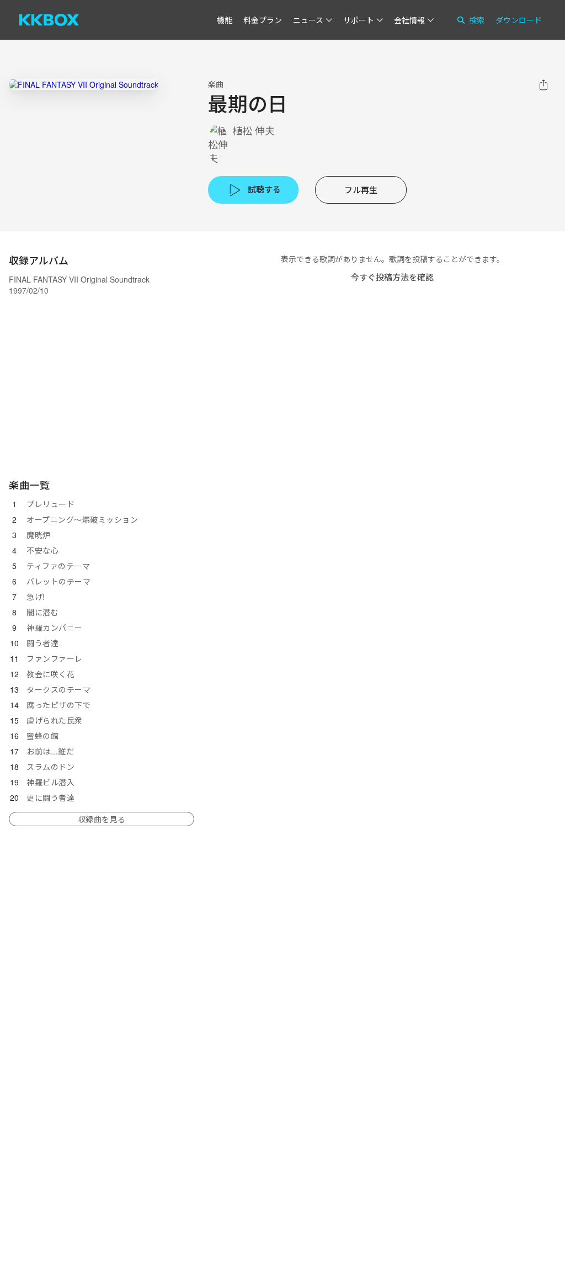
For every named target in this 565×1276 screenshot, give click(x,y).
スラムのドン (50, 766)
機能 (224, 19)
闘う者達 (42, 642)
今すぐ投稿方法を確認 (392, 277)
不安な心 (42, 550)
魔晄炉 (38, 534)
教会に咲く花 (50, 673)
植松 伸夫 (253, 130)
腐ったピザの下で (58, 704)
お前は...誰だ (50, 751)
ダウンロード (518, 19)
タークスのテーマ (58, 689)
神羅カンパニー (54, 627)
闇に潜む (42, 612)
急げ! (35, 596)
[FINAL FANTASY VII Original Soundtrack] (83, 84)
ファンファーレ (54, 658)
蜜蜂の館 (42, 735)
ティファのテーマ (58, 565)
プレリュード (50, 503)
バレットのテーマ (58, 581)
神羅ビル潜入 (50, 782)
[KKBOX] (49, 20)
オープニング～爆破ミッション (82, 519)
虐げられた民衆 (54, 720)
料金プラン (262, 19)
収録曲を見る (101, 819)
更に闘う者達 (50, 797)
